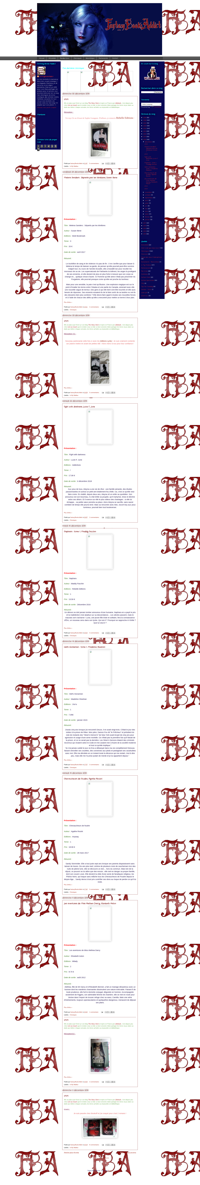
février (147, 217)
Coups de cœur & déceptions (151, 257)
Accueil (41, 58)
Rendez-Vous (64, 58)
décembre (149, 142)
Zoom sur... (144, 296)
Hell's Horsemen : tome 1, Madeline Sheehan (84, 647)
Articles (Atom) (104, 1158)
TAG (142, 283)
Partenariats (103, 58)
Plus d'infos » (68, 302)
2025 (145, 120)
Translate (157, 107)
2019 (144, 137)
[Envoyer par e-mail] (106, 163)
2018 (145, 139)
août (147, 200)
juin (146, 206)
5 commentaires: (94, 163)
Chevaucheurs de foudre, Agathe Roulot (83, 778)
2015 (144, 229)
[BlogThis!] (108, 163)
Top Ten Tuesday (147, 287)
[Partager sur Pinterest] (114, 163)
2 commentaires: (94, 307)
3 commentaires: (94, 633)
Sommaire (144, 274)
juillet (147, 203)
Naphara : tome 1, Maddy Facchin (80, 531)
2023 (145, 126)
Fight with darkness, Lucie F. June (79, 406)
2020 (145, 134)
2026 (145, 118)
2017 (145, 223)
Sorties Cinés (145, 277)
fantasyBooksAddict (46, 77)
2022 (145, 128)
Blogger (110, 1170)
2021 (144, 131)
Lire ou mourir (72, 105)
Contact (115, 58)
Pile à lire (144, 271)
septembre (149, 198)
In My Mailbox (74, 166)
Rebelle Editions (124, 118)
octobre (148, 195)
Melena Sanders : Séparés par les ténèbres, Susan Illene (90, 177)
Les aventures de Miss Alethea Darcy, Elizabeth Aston (90, 903)
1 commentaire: (94, 1012)
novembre (148, 192)
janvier (147, 220)
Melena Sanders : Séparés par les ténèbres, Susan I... (150, 149)
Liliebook (118, 103)
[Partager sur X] (110, 163)
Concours (144, 254)
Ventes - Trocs (146, 290)
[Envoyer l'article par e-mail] (102, 163)
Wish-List (144, 293)
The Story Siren (93, 103)
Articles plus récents (71, 1153)
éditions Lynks (106, 341)
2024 (145, 123)
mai (146, 209)
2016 (144, 226)
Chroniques (77, 58)
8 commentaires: (94, 1145)
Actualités (52, 58)
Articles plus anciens (128, 1153)
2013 (144, 234)
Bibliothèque (90, 58)
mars (147, 214)
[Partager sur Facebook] (112, 163)
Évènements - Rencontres (150, 262)
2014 (145, 231)
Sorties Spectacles (147, 280)
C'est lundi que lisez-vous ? (150, 248)
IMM (66, 99)
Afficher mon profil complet (46, 108)
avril (147, 211)
